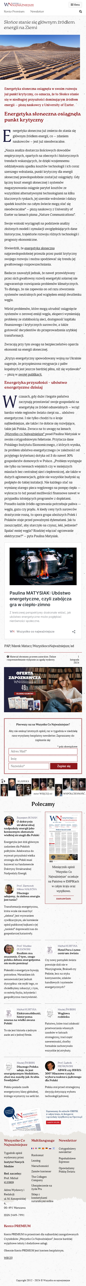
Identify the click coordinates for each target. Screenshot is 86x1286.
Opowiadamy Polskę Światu (67, 1170)
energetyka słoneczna (39, 248)
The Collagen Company (39, 1178)
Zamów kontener (41, 1171)
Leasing (35, 1160)
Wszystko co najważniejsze (56, 1280)
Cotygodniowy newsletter (67, 1150)
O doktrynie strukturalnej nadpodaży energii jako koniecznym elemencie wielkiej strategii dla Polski (21, 828)
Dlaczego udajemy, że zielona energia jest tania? (22, 897)
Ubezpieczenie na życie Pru (41, 1187)
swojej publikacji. (30, 374)
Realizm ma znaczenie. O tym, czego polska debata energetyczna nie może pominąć (22, 958)
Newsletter (37, 11)
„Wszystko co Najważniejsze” (24, 434)
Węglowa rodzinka (64, 1015)
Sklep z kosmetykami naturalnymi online (42, 1198)
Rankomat (37, 1155)
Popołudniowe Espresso (67, 1160)
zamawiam (63, 898)
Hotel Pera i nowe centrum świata (69, 952)
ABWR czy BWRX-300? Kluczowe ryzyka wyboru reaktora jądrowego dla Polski (63, 1075)
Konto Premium (14, 11)
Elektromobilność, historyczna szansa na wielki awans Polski (22, 1018)
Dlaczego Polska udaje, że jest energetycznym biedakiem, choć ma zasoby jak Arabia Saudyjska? (21, 1073)
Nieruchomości (40, 1166)
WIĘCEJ (8, 1258)
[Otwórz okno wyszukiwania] (80, 11)
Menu (76, 4)
